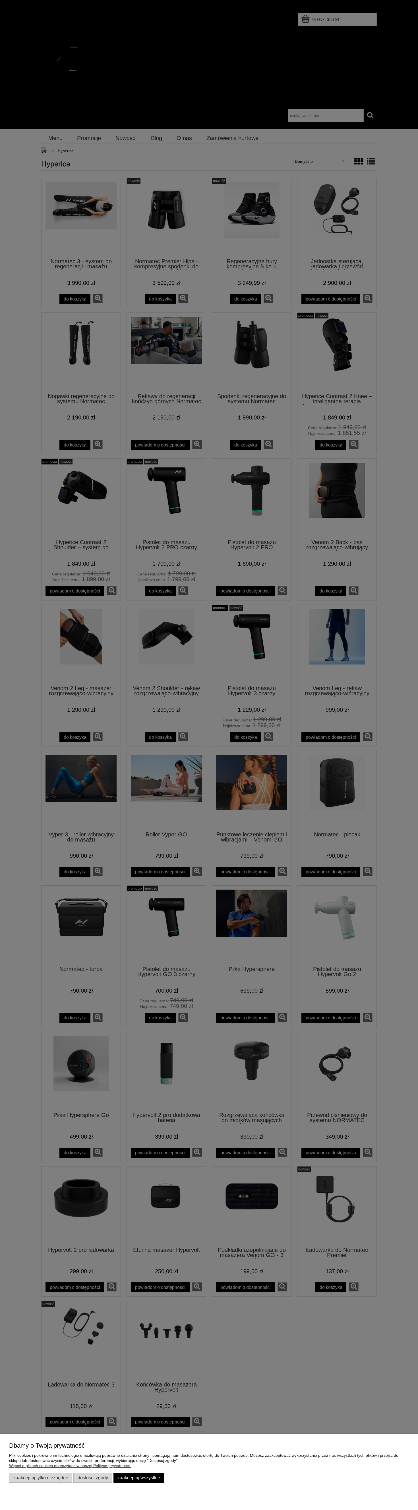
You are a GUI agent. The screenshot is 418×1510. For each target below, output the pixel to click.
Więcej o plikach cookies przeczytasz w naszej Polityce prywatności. (70, 1465)
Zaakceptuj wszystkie (138, 1477)
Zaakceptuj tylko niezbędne (40, 1477)
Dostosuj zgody (93, 1477)
